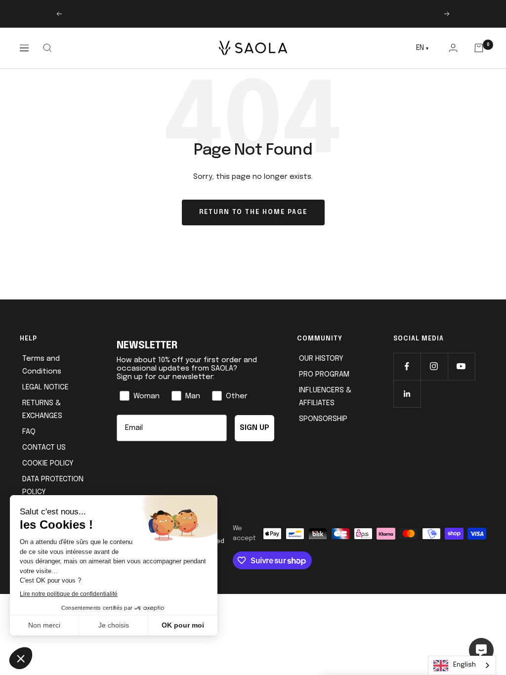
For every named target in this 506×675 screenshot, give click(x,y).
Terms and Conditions (41, 365)
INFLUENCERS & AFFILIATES (325, 396)
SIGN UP (254, 428)
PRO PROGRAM (324, 375)
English (464, 665)
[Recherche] (47, 47)
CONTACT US (44, 448)
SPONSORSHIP (323, 419)
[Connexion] (453, 47)
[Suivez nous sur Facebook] (407, 366)
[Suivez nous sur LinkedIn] (407, 393)
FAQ (29, 432)
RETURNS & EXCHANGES (42, 409)
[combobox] (462, 665)
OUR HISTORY (321, 359)
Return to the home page (253, 212)
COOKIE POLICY (48, 463)
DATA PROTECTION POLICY (53, 485)
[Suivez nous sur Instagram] (434, 366)
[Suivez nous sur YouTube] (461, 366)
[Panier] (479, 47)
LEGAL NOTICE (45, 387)
